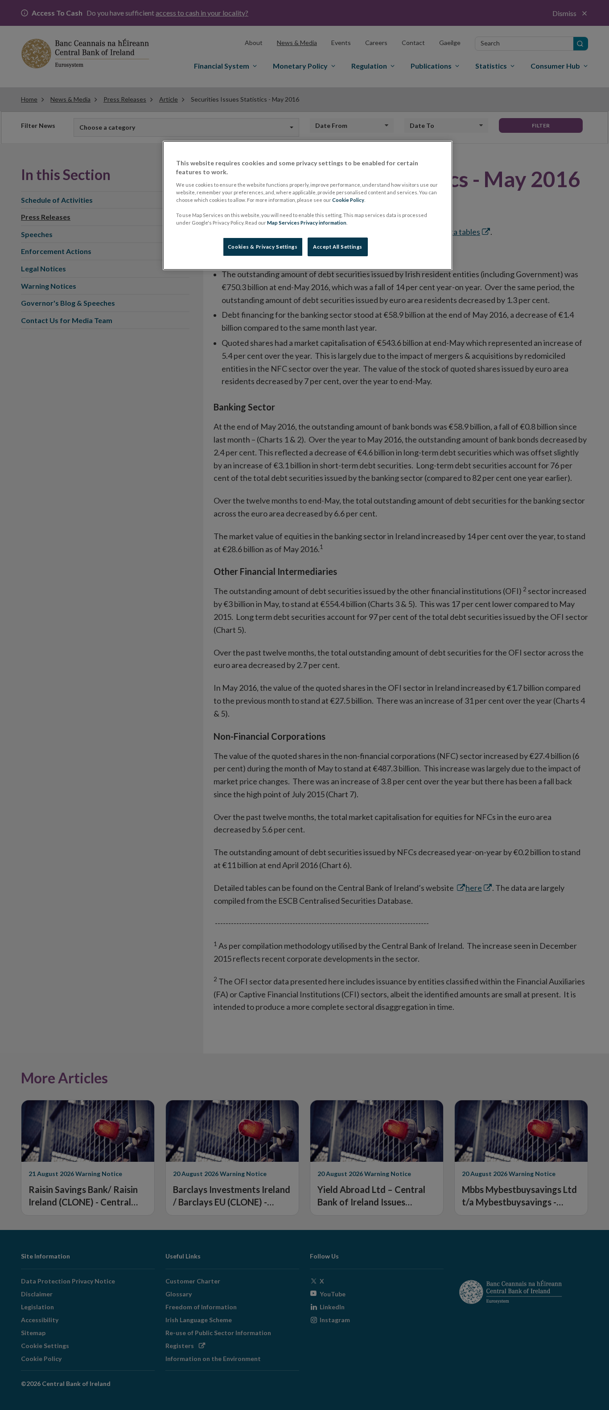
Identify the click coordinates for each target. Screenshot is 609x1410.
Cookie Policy (348, 200)
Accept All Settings (337, 247)
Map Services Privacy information (306, 222)
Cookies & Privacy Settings (263, 247)
